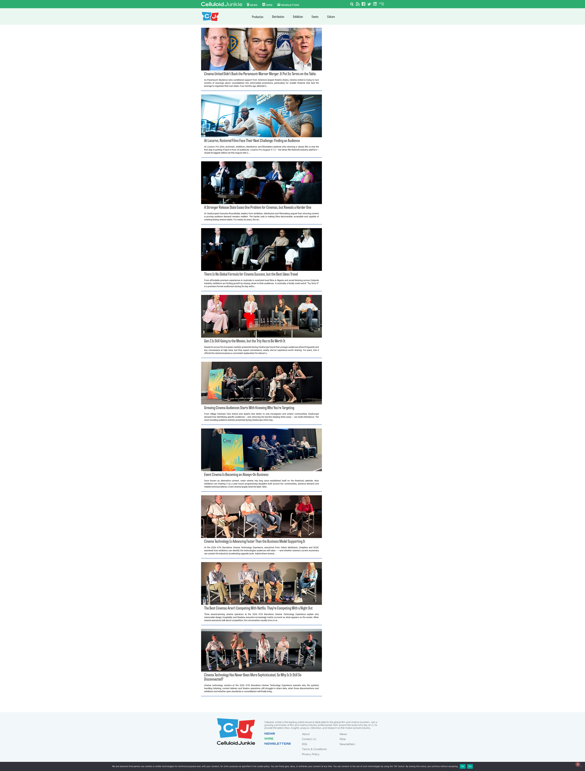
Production (257, 17)
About (306, 734)
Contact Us (309, 739)
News (253, 5)
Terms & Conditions (314, 749)
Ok (462, 766)
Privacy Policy (310, 754)
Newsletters (290, 5)
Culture (331, 17)
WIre (269, 5)
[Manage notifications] (577, 764)
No (470, 766)
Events (315, 17)
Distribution (278, 17)
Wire (268, 739)
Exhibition (298, 17)
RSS (304, 744)
